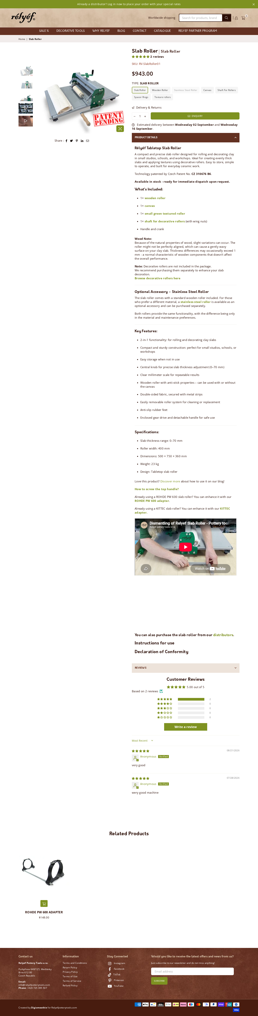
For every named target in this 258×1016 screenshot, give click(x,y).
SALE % (44, 31)
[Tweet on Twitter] (71, 141)
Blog (121, 31)
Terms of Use (70, 976)
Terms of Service (72, 981)
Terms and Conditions (75, 963)
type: (145, 83)
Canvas (207, 90)
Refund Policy (70, 985)
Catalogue (162, 31)
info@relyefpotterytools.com (34, 985)
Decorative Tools (70, 31)
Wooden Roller (160, 90)
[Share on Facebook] (66, 141)
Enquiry (196, 116)
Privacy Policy (70, 971)
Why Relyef (101, 31)
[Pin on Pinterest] (77, 141)
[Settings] (236, 18)
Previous (38, 99)
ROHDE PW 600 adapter (44, 912)
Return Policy (70, 967)
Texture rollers (162, 97)
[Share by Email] (87, 141)
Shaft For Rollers (227, 90)
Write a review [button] (186, 727)
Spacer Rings (141, 97)
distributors (223, 635)
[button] (141, 57)
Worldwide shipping (161, 17)
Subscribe (159, 980)
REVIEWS (140, 668)
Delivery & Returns (148, 107)
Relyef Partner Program (197, 31)
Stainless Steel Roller (185, 90)
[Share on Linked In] (82, 141)
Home (22, 39)
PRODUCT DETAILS (146, 137)
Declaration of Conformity (161, 652)
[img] (140, 751)
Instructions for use (155, 643)
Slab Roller (140, 90)
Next (123, 99)
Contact (139, 31)
